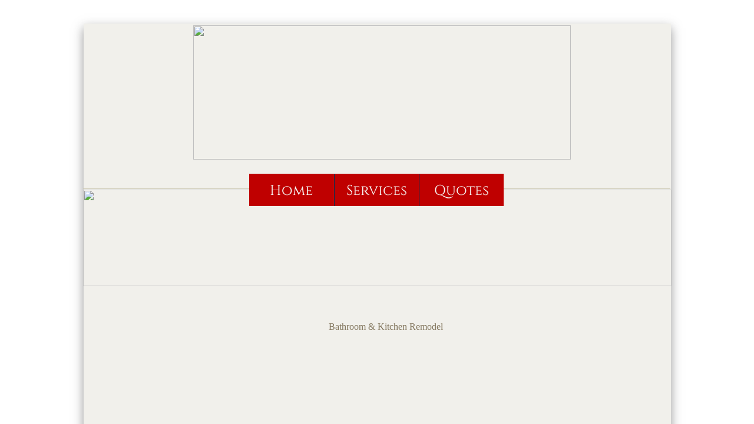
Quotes (461, 190)
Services (376, 190)
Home (291, 190)
